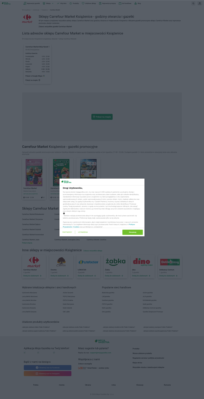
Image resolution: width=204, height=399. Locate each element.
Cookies (76, 227)
